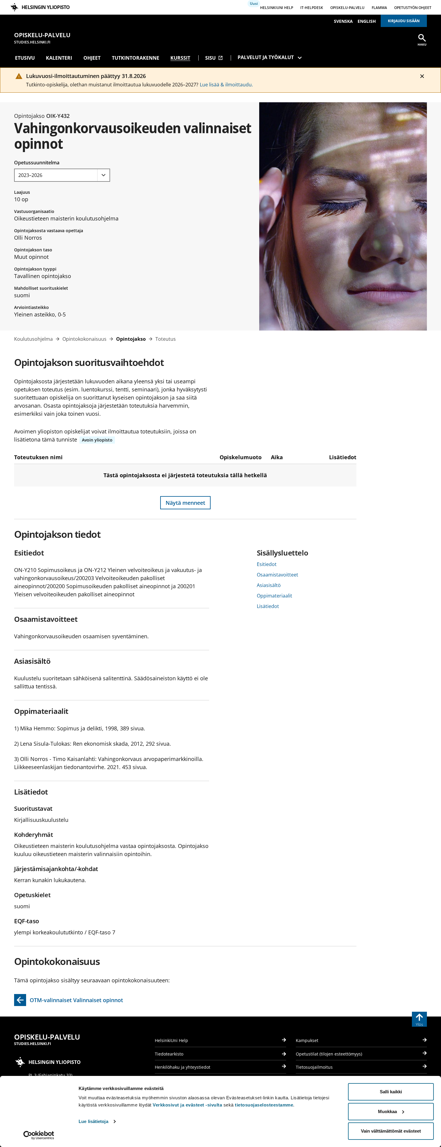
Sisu (214, 58)
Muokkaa (387, 1111)
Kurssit (180, 58)
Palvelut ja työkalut (266, 57)
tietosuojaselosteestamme (264, 1104)
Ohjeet (91, 58)
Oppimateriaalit (274, 595)
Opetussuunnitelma (36, 162)
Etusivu (25, 58)
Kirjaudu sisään (404, 20)
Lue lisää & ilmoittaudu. (226, 84)
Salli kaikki (391, 1091)
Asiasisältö (269, 585)
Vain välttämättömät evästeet (391, 1131)
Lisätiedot (268, 606)
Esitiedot (267, 564)
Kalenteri (59, 58)
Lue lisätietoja (93, 1121)
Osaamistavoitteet (277, 574)
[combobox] (62, 175)
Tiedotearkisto (169, 1054)
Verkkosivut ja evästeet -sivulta (187, 1104)
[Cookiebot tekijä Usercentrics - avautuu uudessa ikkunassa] (39, 1135)
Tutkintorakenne (135, 58)
